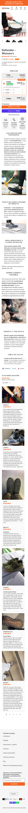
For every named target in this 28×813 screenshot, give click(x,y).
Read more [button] (6, 426)
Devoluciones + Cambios (10, 744)
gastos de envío (8, 62)
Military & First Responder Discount (12, 765)
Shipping (5, 740)
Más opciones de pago (14, 114)
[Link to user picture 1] (13, 394)
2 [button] (9, 714)
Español (13, 794)
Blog (4, 761)
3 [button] (13, 714)
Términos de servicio (8, 757)
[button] (5, 56)
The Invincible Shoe (10, 807)
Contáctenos (6, 736)
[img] (13, 407)
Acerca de (5, 749)
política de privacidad (9, 753)
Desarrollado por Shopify (20, 807)
